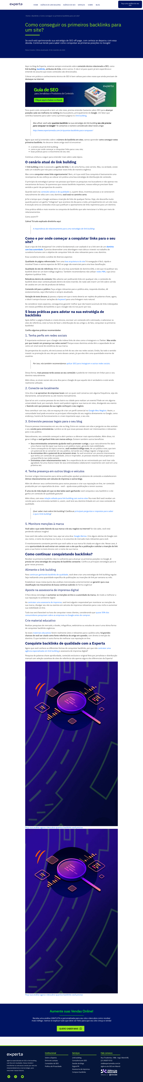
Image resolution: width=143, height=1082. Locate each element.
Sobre (90, 5)
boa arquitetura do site (75, 261)
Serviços (81, 5)
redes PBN (100, 271)
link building (81, 115)
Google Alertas (80, 536)
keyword (62, 299)
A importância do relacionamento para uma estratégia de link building (63, 228)
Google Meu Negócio (97, 410)
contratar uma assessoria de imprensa (45, 602)
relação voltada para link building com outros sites (66, 498)
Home (35, 5)
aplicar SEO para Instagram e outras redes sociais (88, 363)
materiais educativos (42, 633)
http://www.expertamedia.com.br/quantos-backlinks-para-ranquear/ (63, 130)
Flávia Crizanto (30, 50)
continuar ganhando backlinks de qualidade (49, 574)
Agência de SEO (69, 5)
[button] (130, 4)
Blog (98, 5)
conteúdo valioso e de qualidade (55, 191)
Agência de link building (50, 5)
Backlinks (35, 16)
